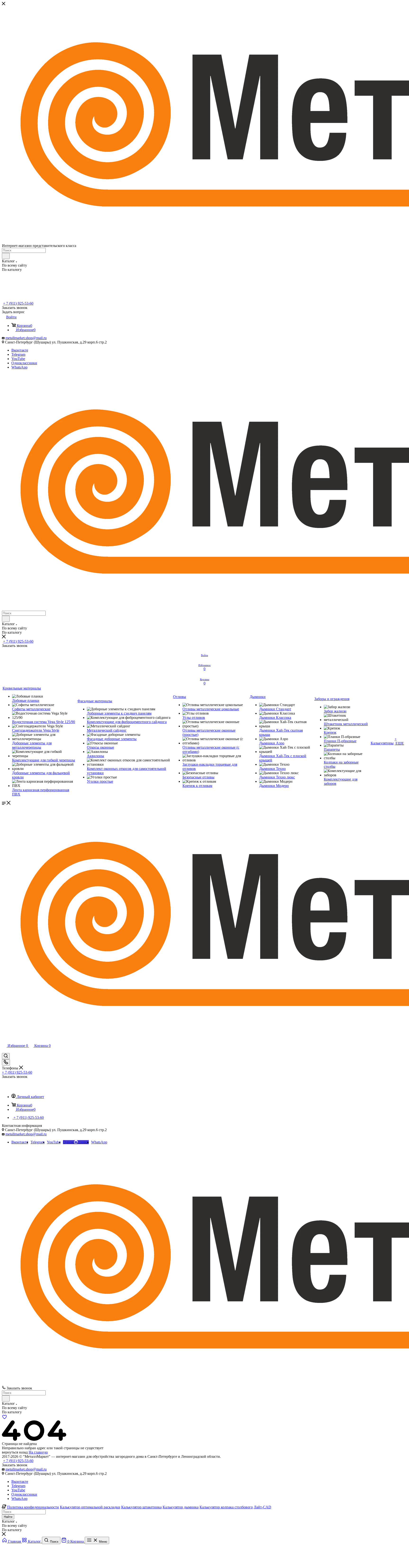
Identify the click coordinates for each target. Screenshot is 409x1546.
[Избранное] (4, 1418)
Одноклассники (24, 363)
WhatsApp (19, 367)
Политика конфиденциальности (33, 1507)
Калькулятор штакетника (141, 1507)
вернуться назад (15, 1452)
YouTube (18, 359)
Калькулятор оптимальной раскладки (90, 1507)
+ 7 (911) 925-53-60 (18, 303)
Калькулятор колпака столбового (226, 1507)
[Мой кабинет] (4, 1051)
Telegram (18, 354)
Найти (8, 1517)
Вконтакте (19, 350)
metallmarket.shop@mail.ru (26, 338)
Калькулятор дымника (181, 1507)
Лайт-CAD (262, 1507)
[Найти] (6, 256)
